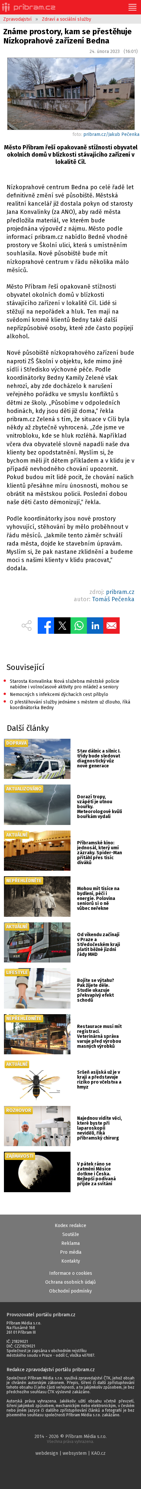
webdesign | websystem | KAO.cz (70, 1453)
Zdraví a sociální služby (66, 19)
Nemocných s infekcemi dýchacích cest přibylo (55, 694)
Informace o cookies (70, 1273)
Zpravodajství (17, 19)
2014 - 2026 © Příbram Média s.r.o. (70, 1439)
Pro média (70, 1252)
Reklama (70, 1243)
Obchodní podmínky (70, 1291)
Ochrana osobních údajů (70, 1282)
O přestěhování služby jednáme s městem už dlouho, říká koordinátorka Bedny (66, 704)
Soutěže (70, 1234)
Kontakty (70, 1261)
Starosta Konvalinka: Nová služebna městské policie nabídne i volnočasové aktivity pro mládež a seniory (61, 684)
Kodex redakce (70, 1225)
